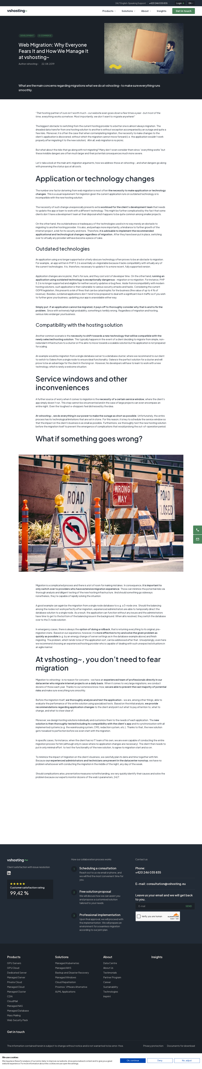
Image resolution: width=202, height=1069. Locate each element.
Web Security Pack (17, 1020)
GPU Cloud (13, 967)
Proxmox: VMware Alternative (71, 986)
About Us (108, 967)
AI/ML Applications (65, 991)
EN (190, 3)
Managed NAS (15, 1005)
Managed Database (18, 1010)
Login (179, 3)
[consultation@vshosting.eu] (197, 539)
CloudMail (12, 1001)
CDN (9, 996)
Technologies (110, 991)
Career (107, 982)
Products (107, 10)
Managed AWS (63, 967)
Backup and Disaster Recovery (72, 972)
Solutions (127, 10)
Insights (161, 10)
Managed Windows (65, 977)
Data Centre (110, 963)
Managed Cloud (15, 986)
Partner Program (112, 977)
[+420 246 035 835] (197, 530)
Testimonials (110, 972)
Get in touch (16, 1032)
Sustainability (110, 986)
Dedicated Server (17, 972)
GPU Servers (14, 963)
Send (189, 906)
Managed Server (16, 977)
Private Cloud (14, 982)
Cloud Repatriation (65, 982)
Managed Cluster (16, 991)
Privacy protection (153, 1045)
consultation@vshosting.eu (166, 884)
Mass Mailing (14, 1015)
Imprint (107, 996)
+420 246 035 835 (158, 3)
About (145, 10)
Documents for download (181, 1045)
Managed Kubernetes (67, 963)
